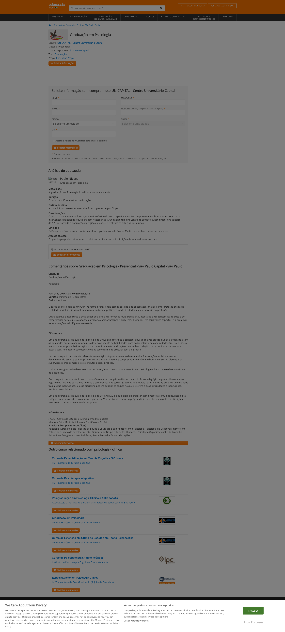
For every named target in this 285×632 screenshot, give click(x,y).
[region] (142, 616)
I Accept (253, 610)
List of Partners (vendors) (136, 620)
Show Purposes (253, 622)
